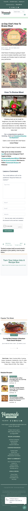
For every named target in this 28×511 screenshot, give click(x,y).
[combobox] (18, 11)
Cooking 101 (14, 335)
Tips (18, 364)
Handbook (8, 360)
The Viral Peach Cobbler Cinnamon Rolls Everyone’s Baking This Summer (17, 399)
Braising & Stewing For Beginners (17, 136)
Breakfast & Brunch (13, 376)
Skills (17, 362)
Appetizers (12, 386)
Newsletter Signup (13, 1)
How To (21, 360)
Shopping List (21, 1)
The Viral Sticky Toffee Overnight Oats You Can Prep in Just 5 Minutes (17, 379)
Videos (22, 364)
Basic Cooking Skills (15, 358)
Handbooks (15, 360)
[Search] (23, 11)
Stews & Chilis (12, 364)
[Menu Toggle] (25, 15)
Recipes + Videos (10, 362)
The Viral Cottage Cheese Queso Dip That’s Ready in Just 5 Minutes (16, 389)
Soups (6, 364)
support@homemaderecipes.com (17, 424)
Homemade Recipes (12, 162)
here (2, 154)
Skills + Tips (23, 362)
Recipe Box (6, 1)
